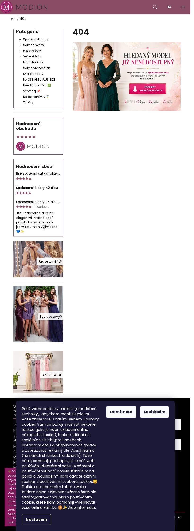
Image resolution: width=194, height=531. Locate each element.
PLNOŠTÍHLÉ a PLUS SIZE (39, 79)
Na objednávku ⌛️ (36, 97)
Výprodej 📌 (31, 91)
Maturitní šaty (33, 62)
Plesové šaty (32, 51)
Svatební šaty (33, 74)
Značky (28, 102)
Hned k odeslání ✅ (37, 85)
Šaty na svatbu (34, 45)
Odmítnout (121, 412)
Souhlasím (154, 412)
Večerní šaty (32, 56)
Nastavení (36, 519)
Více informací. (77, 507)
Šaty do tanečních (36, 68)
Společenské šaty (35, 39)
